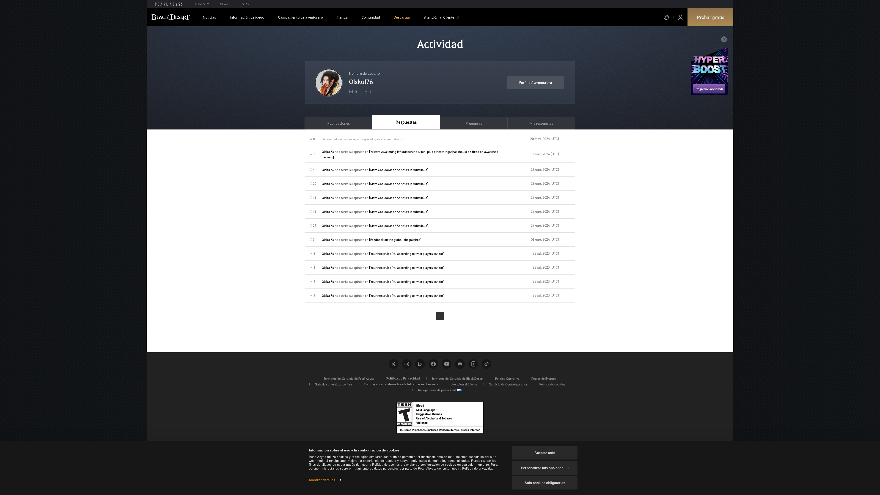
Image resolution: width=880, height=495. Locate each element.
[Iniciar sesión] (680, 17)
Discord (460, 364)
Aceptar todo (544, 453)
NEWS (224, 4)
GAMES (200, 4)
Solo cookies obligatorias (545, 483)
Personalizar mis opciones (542, 468)
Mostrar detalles (322, 480)
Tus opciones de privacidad (437, 390)
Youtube (446, 364)
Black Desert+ (473, 364)
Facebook (433, 364)
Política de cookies (552, 384)
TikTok (486, 364)
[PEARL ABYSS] (169, 4)
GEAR (245, 4)
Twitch (420, 364)
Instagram (407, 364)
